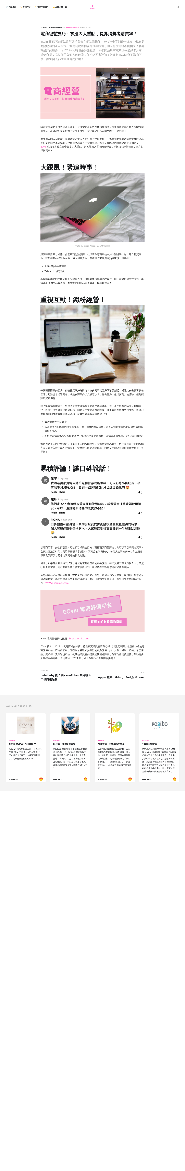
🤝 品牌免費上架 (60, 7)
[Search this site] (178, 7)
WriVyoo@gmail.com (57, 583)
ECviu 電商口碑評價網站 (53, 27)
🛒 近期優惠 (11, 7)
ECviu (43, 146)
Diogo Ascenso (91, 246)
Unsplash (105, 246)
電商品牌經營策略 (72, 27)
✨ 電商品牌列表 (42, 7)
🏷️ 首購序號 (25, 7)
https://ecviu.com (79, 638)
